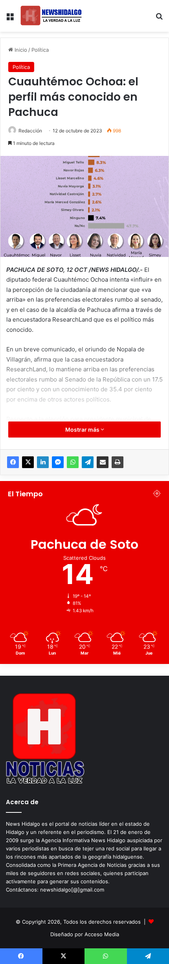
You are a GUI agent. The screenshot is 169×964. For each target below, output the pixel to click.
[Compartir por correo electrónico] (102, 462)
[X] (28, 462)
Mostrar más (83, 429)
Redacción (30, 131)
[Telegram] (88, 462)
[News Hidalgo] (51, 15)
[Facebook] (13, 462)
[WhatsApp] (73, 462)
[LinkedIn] (43, 462)
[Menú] (10, 19)
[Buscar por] (159, 19)
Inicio (20, 50)
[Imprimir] (117, 462)
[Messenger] (58, 462)
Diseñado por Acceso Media (84, 934)
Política (40, 50)
